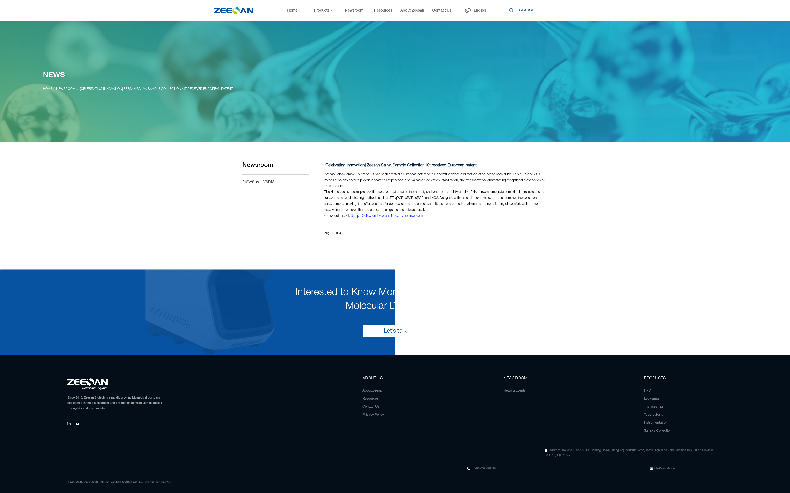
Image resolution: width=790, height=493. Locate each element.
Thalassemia (653, 406)
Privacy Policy (373, 414)
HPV (647, 390)
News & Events (258, 182)
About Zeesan (412, 10)
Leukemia (651, 398)
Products (321, 10)
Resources (383, 10)
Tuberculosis (653, 414)
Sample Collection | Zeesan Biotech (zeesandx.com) (387, 215)
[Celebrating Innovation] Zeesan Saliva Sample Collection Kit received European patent (156, 89)
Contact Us (441, 10)
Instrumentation (655, 422)
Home (292, 10)
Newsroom (354, 10)
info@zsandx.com (665, 468)
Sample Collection (658, 430)
